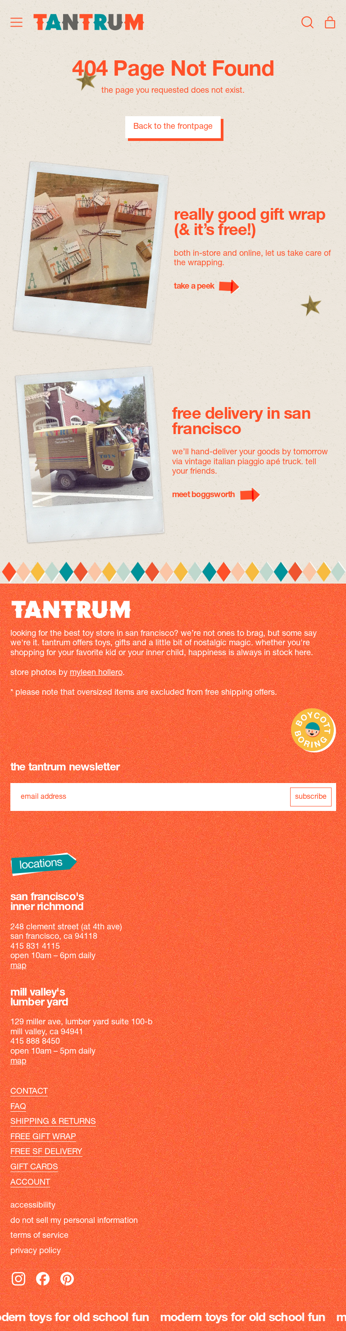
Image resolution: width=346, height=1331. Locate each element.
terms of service (39, 1236)
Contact (29, 1092)
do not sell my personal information (74, 1221)
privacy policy (35, 1251)
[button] (307, 22)
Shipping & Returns (53, 1122)
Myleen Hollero (96, 673)
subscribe (311, 797)
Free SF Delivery (46, 1152)
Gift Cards (34, 1167)
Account (30, 1183)
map (18, 966)
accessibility (32, 1206)
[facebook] (43, 1285)
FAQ (18, 1107)
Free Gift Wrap (43, 1137)
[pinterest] (67, 1285)
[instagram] (18, 1285)
